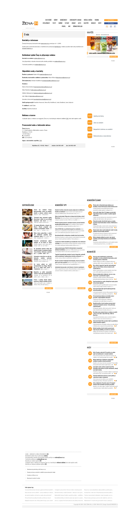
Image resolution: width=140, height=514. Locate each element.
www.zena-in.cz (45, 43)
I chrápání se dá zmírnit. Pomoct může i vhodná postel (68, 490)
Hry (69, 26)
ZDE (67, 118)
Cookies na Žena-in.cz (32, 475)
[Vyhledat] (107, 26)
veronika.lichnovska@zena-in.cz (42, 99)
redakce (46, 456)
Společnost (46, 23)
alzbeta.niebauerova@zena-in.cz (43, 93)
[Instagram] (111, 26)
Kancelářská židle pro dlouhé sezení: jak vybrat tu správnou (69, 498)
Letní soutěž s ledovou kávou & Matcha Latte (102, 53)
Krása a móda (88, 20)
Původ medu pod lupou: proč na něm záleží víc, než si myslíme (98, 498)
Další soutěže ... (113, 56)
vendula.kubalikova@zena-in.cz (50, 81)
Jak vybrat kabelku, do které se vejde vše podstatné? (38, 495)
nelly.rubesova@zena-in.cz (38, 90)
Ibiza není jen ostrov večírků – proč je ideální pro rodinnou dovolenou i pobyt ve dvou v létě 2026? (39, 492)
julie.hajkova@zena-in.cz (36, 96)
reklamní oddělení (61, 462)
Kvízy (99, 23)
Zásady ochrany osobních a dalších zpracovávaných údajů (41, 472)
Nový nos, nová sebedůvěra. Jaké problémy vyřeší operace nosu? (98, 490)
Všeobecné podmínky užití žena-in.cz (36, 469)
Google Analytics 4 (27, 48)
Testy (54, 23)
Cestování (48, 20)
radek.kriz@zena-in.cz (46, 74)
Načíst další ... (48, 288)
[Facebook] (115, 26)
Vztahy (67, 23)
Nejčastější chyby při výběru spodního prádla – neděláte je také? (69, 495)
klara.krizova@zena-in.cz (63, 77)
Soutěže (86, 23)
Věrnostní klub (77, 26)
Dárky (56, 20)
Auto (79, 23)
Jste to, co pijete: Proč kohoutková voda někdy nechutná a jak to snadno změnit (69, 500)
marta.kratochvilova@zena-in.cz (43, 87)
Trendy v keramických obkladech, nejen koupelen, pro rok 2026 (98, 495)
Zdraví (73, 23)
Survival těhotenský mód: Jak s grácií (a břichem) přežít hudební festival (39, 490)
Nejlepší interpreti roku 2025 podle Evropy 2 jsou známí (39, 500)
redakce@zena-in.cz (39, 58)
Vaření (60, 23)
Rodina (97, 20)
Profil (64, 26)
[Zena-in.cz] (31, 23)
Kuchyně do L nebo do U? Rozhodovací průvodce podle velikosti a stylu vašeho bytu (98, 492)
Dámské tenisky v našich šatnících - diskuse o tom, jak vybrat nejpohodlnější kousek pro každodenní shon (69, 492)
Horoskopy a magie (75, 20)
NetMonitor (57, 47)
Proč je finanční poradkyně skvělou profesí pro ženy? (38, 498)
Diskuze (93, 23)
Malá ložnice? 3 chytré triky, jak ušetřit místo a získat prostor (98, 500)
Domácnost (63, 20)
